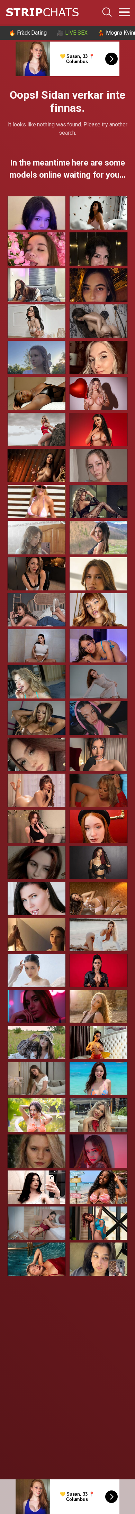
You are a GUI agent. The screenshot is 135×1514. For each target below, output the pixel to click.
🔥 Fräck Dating (28, 32)
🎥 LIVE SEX (72, 32)
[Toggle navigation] (124, 12)
